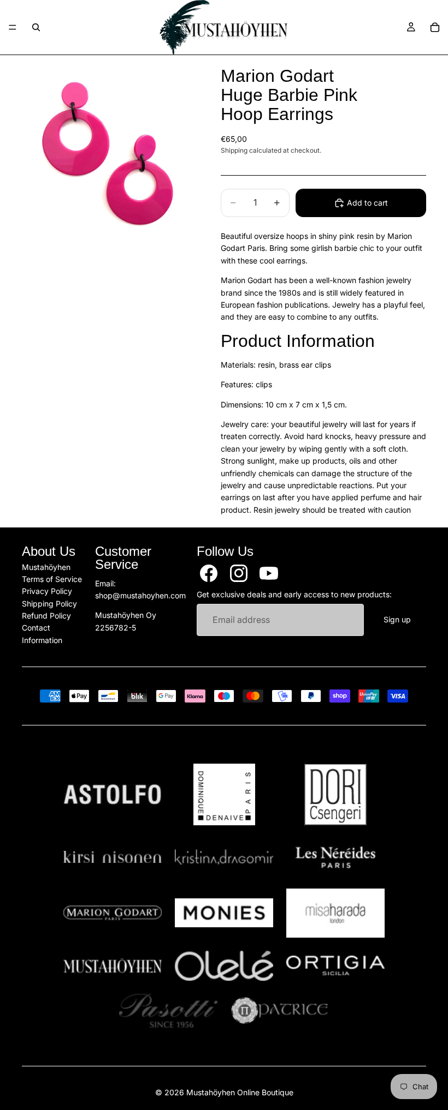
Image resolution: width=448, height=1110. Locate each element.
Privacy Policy (47, 591)
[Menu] (12, 27)
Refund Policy (46, 615)
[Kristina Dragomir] (224, 857)
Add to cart (367, 202)
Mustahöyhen (46, 566)
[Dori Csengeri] (335, 794)
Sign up (397, 619)
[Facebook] (209, 573)
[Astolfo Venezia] (112, 794)
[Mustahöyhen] (112, 965)
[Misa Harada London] (335, 913)
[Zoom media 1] (108, 152)
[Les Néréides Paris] (335, 856)
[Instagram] (239, 573)
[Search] (36, 27)
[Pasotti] (168, 1011)
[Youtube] (269, 573)
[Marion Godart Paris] (112, 912)
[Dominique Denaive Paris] (224, 794)
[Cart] (435, 27)
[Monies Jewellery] (224, 912)
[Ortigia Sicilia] (335, 965)
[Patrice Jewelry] (280, 1010)
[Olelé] (224, 966)
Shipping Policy (49, 603)
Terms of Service (52, 578)
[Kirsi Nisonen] (112, 857)
